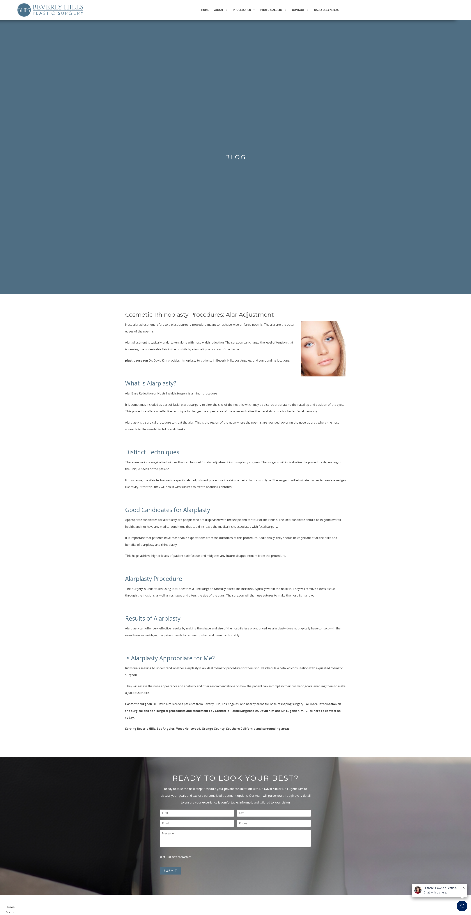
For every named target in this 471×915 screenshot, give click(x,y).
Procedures (242, 9)
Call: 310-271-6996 (326, 9)
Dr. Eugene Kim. (293, 711)
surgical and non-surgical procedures (158, 711)
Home (205, 9)
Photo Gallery (271, 9)
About (218, 9)
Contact (298, 9)
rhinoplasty (240, 462)
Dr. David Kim (158, 360)
